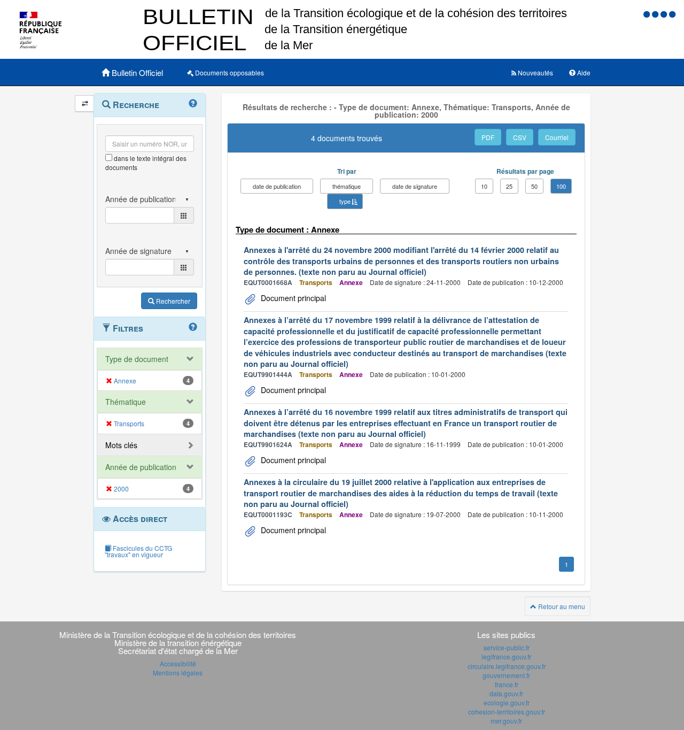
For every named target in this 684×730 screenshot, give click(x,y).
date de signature (414, 186)
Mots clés (121, 445)
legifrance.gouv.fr (506, 656)
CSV (519, 137)
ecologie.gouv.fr (507, 702)
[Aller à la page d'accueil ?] (672, 13)
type (345, 201)
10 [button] (484, 186)
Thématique (125, 401)
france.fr (506, 684)
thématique (346, 186)
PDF (487, 137)
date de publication (277, 186)
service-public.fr (507, 647)
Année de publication (140, 467)
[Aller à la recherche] (664, 13)
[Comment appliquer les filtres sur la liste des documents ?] (193, 327)
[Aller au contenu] (656, 13)
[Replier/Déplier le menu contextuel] (85, 103)
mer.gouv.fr (506, 720)
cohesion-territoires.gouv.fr (506, 711)
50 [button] (534, 186)
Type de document (136, 359)
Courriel (557, 137)
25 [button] (509, 186)
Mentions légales (178, 672)
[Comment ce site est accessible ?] (647, 13)
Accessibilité (178, 663)
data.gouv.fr (506, 693)
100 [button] (561, 186)
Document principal (292, 298)
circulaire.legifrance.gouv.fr (507, 666)
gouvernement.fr (506, 675)
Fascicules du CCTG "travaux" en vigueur (138, 551)
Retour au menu (561, 606)
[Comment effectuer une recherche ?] (193, 103)
